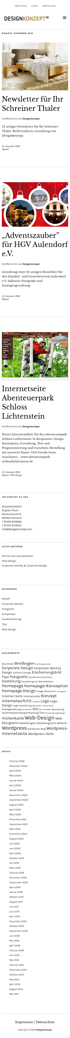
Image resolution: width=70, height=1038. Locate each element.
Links (34, 6)
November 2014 (18, 969)
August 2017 (16, 901)
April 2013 (14, 984)
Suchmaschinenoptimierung (20, 712)
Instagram (61, 691)
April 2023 (15, 785)
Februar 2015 (16, 964)
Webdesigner (28, 723)
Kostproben (8, 614)
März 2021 (15, 828)
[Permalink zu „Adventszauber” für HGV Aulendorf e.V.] (35, 225)
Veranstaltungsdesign (55, 713)
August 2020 (16, 838)
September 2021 (18, 824)
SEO (35, 709)
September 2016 (18, 930)
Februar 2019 (16, 872)
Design (7, 672)
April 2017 (14, 916)
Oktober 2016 (16, 926)
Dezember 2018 (18, 877)
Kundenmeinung (11, 619)
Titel (4, 624)
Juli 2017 (14, 906)
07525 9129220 (12, 521)
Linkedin (36, 701)
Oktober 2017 (16, 896)
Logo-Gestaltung (22, 705)
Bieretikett (8, 663)
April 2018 (14, 887)
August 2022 (16, 804)
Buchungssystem (43, 664)
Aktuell (5, 149)
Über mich (21, 6)
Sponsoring (57, 709)
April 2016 (14, 945)
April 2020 (15, 853)
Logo (45, 701)
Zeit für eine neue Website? (17, 556)
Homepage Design (19, 690)
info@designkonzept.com (17, 529)
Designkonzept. (44, 1029)
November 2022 (18, 795)
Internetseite (32, 696)
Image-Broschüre (46, 691)
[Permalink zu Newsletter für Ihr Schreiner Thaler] (35, 89)
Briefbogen (24, 663)
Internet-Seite (12, 696)
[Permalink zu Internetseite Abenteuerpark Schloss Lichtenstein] (35, 379)
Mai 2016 (14, 940)
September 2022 (18, 799)
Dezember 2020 (18, 833)
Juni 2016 (14, 935)
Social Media (45, 709)
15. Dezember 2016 (11, 146)
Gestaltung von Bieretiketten (37, 681)
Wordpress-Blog (36, 728)
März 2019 (15, 867)
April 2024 (15, 770)
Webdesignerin (46, 723)
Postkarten (27, 709)
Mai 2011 (13, 994)
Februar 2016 (16, 950)
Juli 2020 (14, 843)
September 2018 (18, 882)
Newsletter (37, 705)
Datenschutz (45, 1022)
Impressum (48, 6)
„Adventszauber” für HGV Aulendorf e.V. (35, 244)
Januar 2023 (16, 790)
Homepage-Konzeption (46, 685)
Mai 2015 (14, 960)
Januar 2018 (16, 892)
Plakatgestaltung (11, 709)
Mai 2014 (14, 979)
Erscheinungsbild (46, 672)
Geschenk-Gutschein (40, 677)
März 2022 (15, 814)
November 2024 (18, 766)
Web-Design (16, 475)
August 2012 (16, 989)
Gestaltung (11, 681)
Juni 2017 (14, 911)
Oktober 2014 (16, 974)
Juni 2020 (15, 848)
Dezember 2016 (17, 921)
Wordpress (14, 728)
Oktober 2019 (16, 858)
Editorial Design (22, 672)
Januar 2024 (16, 780)
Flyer (5, 677)
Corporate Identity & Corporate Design (24, 565)
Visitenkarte (13, 718)
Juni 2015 (14, 955)
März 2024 (15, 775)
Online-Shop (48, 705)
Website (62, 723)
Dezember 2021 (18, 819)
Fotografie (8, 609)
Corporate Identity (12, 603)
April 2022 (15, 809)
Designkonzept (31, 118)
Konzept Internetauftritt (29, 698)
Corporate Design (17, 668)
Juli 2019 (14, 862)
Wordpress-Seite (41, 734)
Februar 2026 (16, 761)
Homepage (12, 685)
